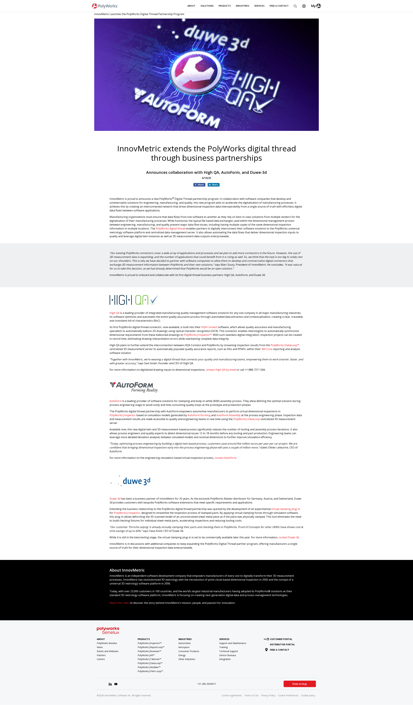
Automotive (184, 643)
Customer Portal (281, 639)
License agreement (232, 695)
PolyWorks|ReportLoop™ (151, 647)
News (100, 647)
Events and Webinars (108, 651)
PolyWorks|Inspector (123, 415)
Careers (101, 659)
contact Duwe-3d (289, 537)
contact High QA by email (221, 369)
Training (223, 647)
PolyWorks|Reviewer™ (149, 651)
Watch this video (119, 603)
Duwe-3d (115, 498)
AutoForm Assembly (228, 415)
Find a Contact (279, 5)
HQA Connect (209, 327)
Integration (225, 659)
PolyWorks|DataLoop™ (285, 345)
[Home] (105, 5)
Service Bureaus (227, 655)
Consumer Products (188, 651)
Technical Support (228, 651)
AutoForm (116, 401)
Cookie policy (308, 695)
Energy (182, 655)
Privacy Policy (268, 695)
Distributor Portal (282, 644)
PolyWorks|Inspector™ (198, 335)
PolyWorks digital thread (171, 228)
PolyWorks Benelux (107, 643)
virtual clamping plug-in (285, 509)
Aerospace (184, 647)
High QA (115, 313)
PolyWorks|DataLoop (246, 419)
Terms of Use (251, 695)
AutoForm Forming (199, 415)
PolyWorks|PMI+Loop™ (150, 671)
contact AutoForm (225, 458)
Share (201, 184)
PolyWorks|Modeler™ (149, 667)
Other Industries (186, 659)
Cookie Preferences (288, 695)
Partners (101, 655)
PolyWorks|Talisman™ (149, 659)
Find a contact (279, 649)
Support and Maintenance (232, 643)
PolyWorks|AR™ (146, 655)
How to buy (299, 684)
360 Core (266, 349)
